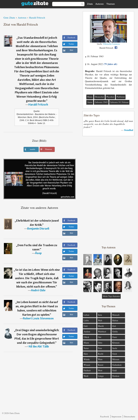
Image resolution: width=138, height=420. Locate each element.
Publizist (121, 97)
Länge (101, 375)
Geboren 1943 (101, 102)
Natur (86, 348)
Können (115, 342)
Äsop (38, 253)
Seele (114, 348)
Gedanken (117, 364)
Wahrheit (102, 331)
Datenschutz (129, 416)
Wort (100, 370)
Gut (99, 337)
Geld (114, 370)
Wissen (87, 364)
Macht (101, 325)
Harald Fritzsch (38, 104)
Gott (86, 325)
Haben (115, 320)
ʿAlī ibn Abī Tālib (38, 346)
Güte (100, 342)
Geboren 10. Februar (119, 102)
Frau (100, 348)
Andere (87, 331)
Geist (114, 353)
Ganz (114, 337)
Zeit (114, 325)
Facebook (104, 416)
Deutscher (99, 97)
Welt (100, 320)
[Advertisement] (108, 190)
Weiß (86, 375)
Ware (100, 359)
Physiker (110, 97)
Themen (110, 4)
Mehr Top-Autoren (111, 296)
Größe (115, 331)
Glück (86, 337)
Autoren (99, 4)
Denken (115, 375)
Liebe (86, 320)
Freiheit (87, 370)
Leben (86, 314)
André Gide (38, 290)
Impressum (116, 416)
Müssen (115, 359)
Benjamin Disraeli (38, 228)
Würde (87, 359)
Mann (90, 97)
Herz (86, 353)
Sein (100, 314)
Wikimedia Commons (111, 44)
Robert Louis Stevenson (38, 318)
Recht (100, 353)
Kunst (100, 364)
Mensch (115, 314)
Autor (89, 102)
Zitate (90, 4)
